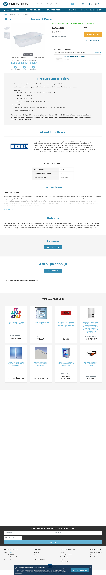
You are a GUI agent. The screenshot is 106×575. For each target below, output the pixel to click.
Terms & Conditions (96, 557)
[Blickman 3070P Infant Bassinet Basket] (7, 28)
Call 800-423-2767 (96, 10)
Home (6, 14)
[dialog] (53, 570)
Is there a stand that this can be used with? (23, 281)
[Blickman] (21, 147)
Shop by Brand (33, 10)
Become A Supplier (39, 559)
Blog (35, 555)
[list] (53, 10)
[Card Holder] (7, 35)
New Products (53, 10)
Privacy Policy (30, 571)
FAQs (61, 559)
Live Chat (36, 557)
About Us (36, 552)
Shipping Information (66, 555)
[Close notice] (90, 567)
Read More (7, 210)
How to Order (94, 555)
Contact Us (84, 10)
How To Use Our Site (96, 552)
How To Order (74, 10)
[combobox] (55, 4)
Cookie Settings (64, 561)
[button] (98, 52)
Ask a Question (53, 270)
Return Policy (64, 557)
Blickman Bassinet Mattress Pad (74, 56)
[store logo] (15, 4)
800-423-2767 (12, 552)
